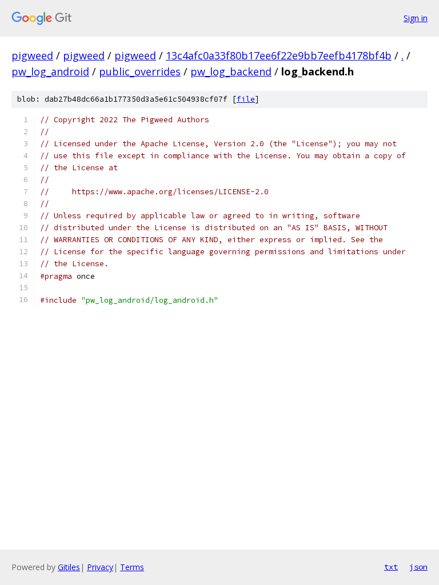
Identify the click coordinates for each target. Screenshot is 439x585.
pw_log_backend (231, 71)
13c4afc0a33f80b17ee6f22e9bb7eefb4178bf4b (279, 55)
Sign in (416, 18)
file (246, 99)
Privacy (100, 567)
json (418, 567)
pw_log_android (50, 71)
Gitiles (69, 567)
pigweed (32, 55)
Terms (132, 567)
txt (391, 567)
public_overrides (140, 71)
